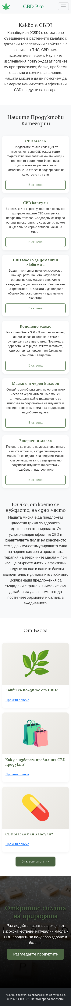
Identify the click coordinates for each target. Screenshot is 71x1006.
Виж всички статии (35, 861)
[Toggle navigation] (63, 6)
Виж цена (35, 185)
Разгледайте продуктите (35, 954)
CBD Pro (33, 6)
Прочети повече (17, 700)
